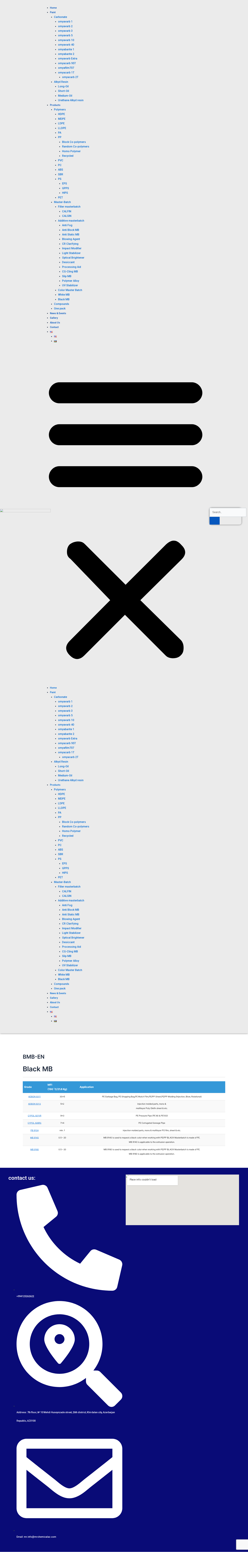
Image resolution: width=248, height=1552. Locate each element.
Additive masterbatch (71, 220)
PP (59, 137)
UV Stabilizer (70, 285)
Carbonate (60, 17)
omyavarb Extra (67, 58)
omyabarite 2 (66, 54)
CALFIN (66, 211)
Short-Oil (63, 91)
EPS (64, 183)
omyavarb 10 (66, 40)
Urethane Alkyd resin (71, 100)
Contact (54, 327)
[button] (125, 516)
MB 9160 (34, 1149)
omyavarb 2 (65, 26)
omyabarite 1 (66, 49)
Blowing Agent (71, 239)
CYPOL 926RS (34, 1123)
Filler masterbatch (69, 206)
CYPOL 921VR (34, 1115)
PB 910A (35, 1130)
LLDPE (62, 128)
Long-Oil (63, 86)
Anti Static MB (70, 234)
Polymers (60, 109)
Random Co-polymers (75, 146)
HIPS (65, 192)
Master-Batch (62, 202)
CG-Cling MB (70, 271)
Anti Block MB (70, 230)
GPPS (65, 188)
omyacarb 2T (70, 77)
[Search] (215, 521)
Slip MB (66, 276)
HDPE (61, 114)
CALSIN (66, 216)
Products (55, 105)
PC (60, 165)
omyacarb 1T (66, 72)
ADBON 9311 (34, 1096)
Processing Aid (71, 267)
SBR (60, 174)
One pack (59, 308)
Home (53, 7)
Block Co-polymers (74, 142)
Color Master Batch (70, 290)
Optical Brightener (73, 257)
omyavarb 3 (65, 30)
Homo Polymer (71, 151)
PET (60, 197)
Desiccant (68, 262)
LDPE (61, 123)
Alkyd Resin (61, 81)
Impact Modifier (71, 248)
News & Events (58, 313)
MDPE (61, 118)
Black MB (64, 299)
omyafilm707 (66, 67)
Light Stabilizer (71, 253)
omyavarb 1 (65, 21)
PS (59, 179)
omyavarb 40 (66, 44)
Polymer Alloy (70, 280)
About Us (55, 322)
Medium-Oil (65, 95)
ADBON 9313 (34, 1104)
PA (59, 132)
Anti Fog (67, 225)
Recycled (67, 155)
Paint (53, 12)
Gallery (54, 318)
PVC (60, 160)
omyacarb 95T (67, 63)
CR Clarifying (70, 243)
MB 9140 (34, 1137)
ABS (60, 169)
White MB (64, 294)
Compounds (61, 304)
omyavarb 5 (65, 35)
